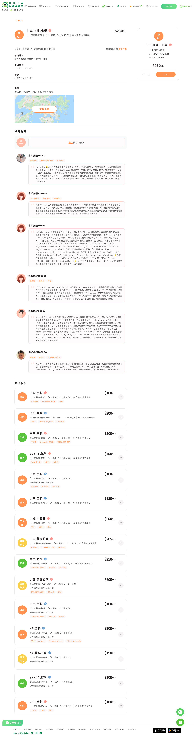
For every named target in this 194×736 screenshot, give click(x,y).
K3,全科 (35, 628)
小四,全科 (36, 393)
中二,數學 (36, 559)
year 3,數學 (38, 453)
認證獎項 (38, 729)
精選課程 (71, 729)
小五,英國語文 (39, 579)
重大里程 (49, 729)
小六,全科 (36, 474)
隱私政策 (107, 729)
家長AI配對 (119, 729)
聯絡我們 (82, 729)
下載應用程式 (95, 729)
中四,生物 (36, 433)
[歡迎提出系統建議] (180, 722)
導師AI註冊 (132, 729)
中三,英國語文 (39, 539)
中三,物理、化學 (36, 30)
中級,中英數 (38, 518)
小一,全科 (36, 604)
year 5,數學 (38, 677)
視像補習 (60, 729)
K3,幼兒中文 (38, 653)
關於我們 (16, 729)
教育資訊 (27, 729)
